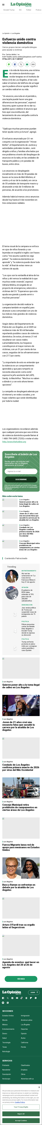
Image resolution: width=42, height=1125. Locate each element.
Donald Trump (9, 10)
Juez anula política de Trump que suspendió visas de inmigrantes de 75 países (29, 612)
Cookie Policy (20, 1102)
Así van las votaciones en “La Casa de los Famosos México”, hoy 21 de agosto (29, 577)
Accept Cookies (21, 1120)
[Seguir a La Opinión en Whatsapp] (35, 998)
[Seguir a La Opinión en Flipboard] (31, 998)
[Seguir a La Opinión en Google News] (26, 998)
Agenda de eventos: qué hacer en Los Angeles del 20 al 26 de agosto (20, 965)
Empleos (24, 1070)
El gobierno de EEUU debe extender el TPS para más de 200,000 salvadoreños (28, 595)
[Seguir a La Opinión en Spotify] (3, 1002)
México (5, 1025)
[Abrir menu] (3, 4)
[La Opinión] (21, 4)
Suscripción (6, 1074)
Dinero (4, 1034)
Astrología (6, 1051)
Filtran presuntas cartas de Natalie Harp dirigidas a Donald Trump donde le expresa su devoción (28, 629)
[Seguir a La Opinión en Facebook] (3, 998)
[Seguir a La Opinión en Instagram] (12, 998)
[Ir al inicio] (11, 992)
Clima (23, 1074)
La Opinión (6, 33)
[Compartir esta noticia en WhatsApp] (8, 64)
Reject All (21, 1114)
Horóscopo (6, 1079)
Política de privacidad (11, 487)
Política (25, 621)
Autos (23, 1038)
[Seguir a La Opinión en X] (7, 998)
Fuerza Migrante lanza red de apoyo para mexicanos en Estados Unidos (21, 847)
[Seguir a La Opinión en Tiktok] (21, 998)
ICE (20, 10)
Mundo (4, 1020)
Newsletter (6, 1070)
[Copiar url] (33, 64)
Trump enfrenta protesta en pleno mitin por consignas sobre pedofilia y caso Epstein (29, 646)
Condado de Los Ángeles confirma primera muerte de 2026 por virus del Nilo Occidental (29, 531)
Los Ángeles (15, 33)
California (24, 1042)
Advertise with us (27, 1079)
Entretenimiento (29, 571)
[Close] (39, 1087)
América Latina (26, 1020)
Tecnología (6, 1042)
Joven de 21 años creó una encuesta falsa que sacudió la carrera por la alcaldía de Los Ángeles (29, 517)
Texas (4, 1047)
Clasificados (25, 1065)
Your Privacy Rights (21, 1107)
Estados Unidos (8, 1016)
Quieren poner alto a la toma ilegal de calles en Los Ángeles (29, 504)
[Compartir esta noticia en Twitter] (21, 64)
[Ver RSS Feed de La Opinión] (7, 1002)
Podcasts (5, 1065)
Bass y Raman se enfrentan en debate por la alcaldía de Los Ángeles (18, 887)
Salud (4, 1038)
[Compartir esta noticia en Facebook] (14, 64)
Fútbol (28, 10)
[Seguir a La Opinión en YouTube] (17, 998)
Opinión (25, 587)
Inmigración (27, 605)
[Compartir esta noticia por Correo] (27, 64)
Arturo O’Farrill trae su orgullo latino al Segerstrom (18, 926)
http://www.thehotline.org (14, 441)
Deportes (24, 1029)
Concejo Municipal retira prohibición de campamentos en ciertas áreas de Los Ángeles (29, 546)
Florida (23, 1047)
